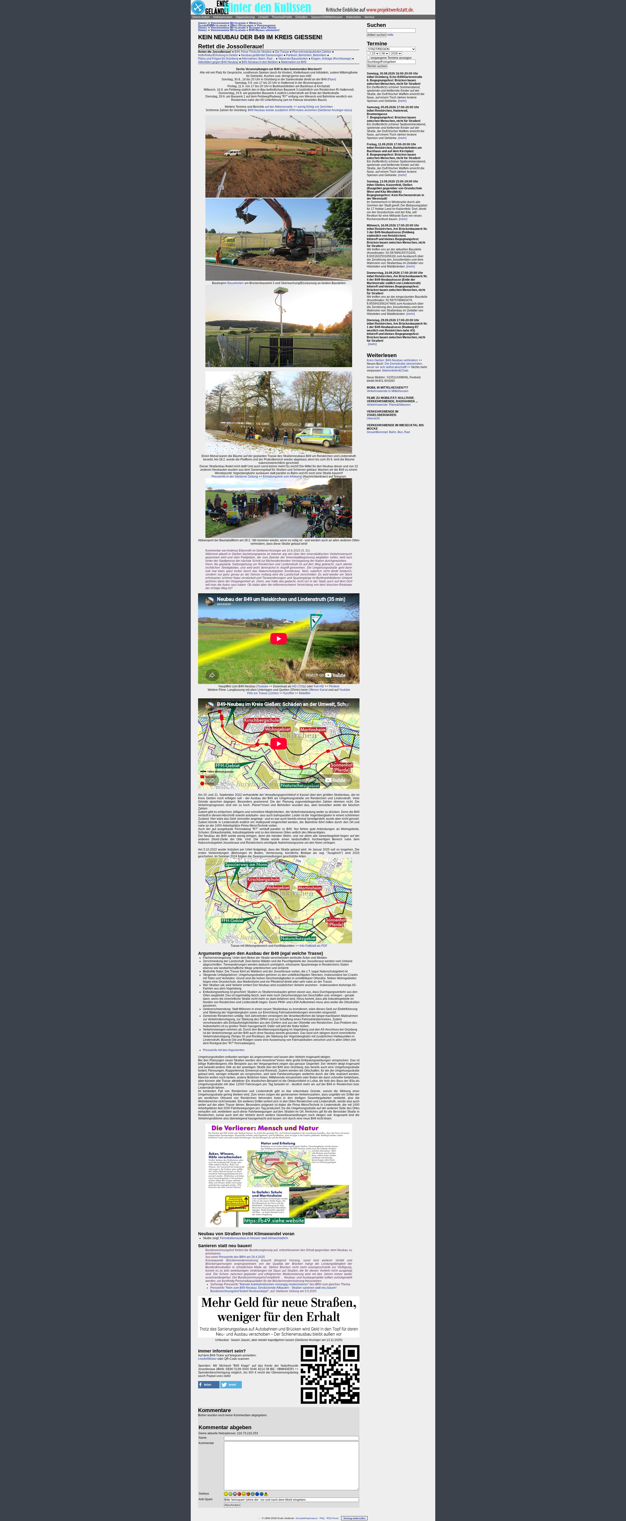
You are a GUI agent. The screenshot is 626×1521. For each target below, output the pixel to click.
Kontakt (300, 1518)
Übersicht (373, 418)
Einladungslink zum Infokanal (282, 476)
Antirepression (222, 17)
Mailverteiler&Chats (395, 370)
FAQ (322, 1518)
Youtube (262, 686)
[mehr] (402, 101)
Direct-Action (201, 17)
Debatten (301, 17)
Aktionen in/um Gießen (262, 27)
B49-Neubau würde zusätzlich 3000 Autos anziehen (282, 110)
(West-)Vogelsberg (242, 25)
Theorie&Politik (282, 17)
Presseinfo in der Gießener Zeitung (235, 476)
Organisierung (245, 17)
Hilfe (390, 35)
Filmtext (334, 686)
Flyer (331, 79)
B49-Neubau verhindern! (264, 30)
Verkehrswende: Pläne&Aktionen (389, 404)
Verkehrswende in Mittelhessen (387, 391)
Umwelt (263, 17)
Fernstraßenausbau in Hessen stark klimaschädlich (254, 1238)
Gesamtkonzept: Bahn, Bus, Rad (388, 432)
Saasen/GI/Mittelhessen (327, 17)
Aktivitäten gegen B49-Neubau (218, 62)
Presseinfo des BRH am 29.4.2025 (242, 1257)
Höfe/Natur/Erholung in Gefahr (218, 55)
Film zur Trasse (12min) (263, 693)
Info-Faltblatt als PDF (313, 945)
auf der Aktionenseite (279, 106)
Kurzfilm (288, 693)
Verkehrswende (266, 25)
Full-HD (319, 686)
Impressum (311, 1518)
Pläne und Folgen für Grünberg (218, 58)
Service (369, 17)
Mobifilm (304, 693)
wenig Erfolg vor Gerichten (315, 106)
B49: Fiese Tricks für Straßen (253, 51)
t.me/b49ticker (207, 1359)
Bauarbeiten (235, 283)
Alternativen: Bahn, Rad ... (258, 58)
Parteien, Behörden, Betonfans (306, 55)
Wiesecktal (255, 23)
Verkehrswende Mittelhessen (228, 23)
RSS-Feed (332, 1518)
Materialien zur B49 (293, 62)
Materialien (353, 17)
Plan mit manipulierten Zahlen (311, 51)
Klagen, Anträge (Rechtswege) (331, 58)
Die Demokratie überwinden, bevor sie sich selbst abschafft (395, 365)
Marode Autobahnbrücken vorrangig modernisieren (274, 1284)
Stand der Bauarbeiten (293, 58)
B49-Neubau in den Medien (260, 62)
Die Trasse (282, 51)
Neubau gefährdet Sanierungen (262, 55)
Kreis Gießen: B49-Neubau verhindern (392, 360)
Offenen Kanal (318, 689)
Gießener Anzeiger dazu (335, 110)
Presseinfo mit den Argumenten (224, 1050)
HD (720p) (299, 686)
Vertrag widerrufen (354, 1518)
